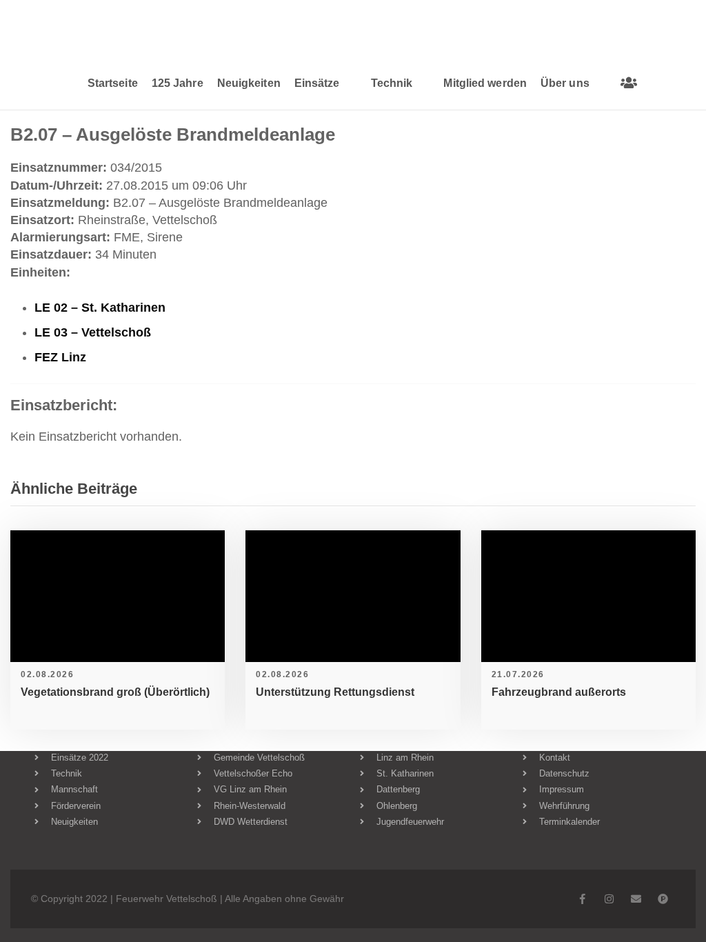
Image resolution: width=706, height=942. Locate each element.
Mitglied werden (485, 83)
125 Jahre (177, 83)
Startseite (113, 83)
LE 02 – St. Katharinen (99, 307)
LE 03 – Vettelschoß (92, 332)
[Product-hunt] (663, 899)
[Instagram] (609, 899)
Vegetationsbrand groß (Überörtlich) (115, 692)
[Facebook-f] (582, 899)
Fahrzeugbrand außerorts (559, 692)
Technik (392, 83)
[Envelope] (636, 899)
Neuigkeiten (249, 83)
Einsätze (317, 83)
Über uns (565, 83)
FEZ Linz (60, 357)
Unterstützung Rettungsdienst (335, 692)
